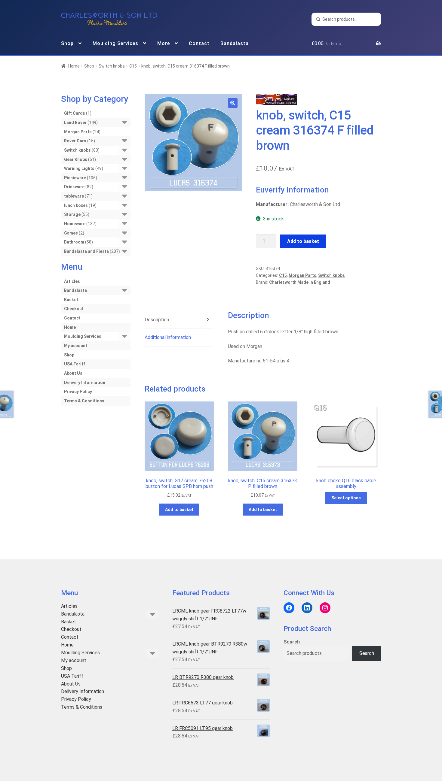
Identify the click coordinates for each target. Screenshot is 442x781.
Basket (71, 299)
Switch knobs (112, 66)
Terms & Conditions (84, 400)
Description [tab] (157, 319)
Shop (67, 43)
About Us (73, 373)
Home (74, 66)
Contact (199, 43)
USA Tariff (74, 364)
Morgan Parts (302, 275)
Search (292, 642)
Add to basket (303, 241)
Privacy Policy (78, 391)
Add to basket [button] (179, 509)
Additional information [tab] (168, 337)
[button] (233, 103)
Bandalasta (234, 43)
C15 (133, 66)
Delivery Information (84, 382)
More (163, 43)
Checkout (74, 308)
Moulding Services (115, 43)
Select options (346, 497)
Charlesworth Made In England (299, 282)
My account (75, 345)
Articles (72, 281)
